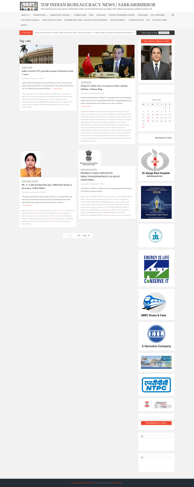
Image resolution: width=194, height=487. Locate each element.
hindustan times (55, 94)
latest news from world (108, 130)
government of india (93, 204)
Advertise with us (136, 20)
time (112, 135)
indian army (104, 127)
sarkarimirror (26, 78)
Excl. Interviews (157, 15)
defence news (91, 199)
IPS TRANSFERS (41, 102)
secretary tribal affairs (31, 221)
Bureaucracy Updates (59, 15)
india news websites (38, 96)
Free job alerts (43, 94)
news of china (115, 133)
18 (148, 118)
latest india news (55, 102)
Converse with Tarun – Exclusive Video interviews (85, 20)
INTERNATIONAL (39, 15)
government (115, 202)
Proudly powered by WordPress (83, 483)
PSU (148, 20)
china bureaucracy (96, 114)
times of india (63, 104)
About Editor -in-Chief (51, 20)
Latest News (143, 15)
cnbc (23, 94)
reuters (88, 135)
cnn (59, 210)
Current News (80, 15)
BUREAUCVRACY (97, 196)
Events (24, 25)
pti (109, 215)
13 (157, 115)
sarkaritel (96, 135)
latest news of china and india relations (95, 133)
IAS (58, 213)
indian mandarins (43, 216)
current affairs (121, 196)
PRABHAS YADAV (94, 212)
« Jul (142, 127)
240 (78, 235)
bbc (121, 111)
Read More (57, 88)
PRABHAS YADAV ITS (98, 215)
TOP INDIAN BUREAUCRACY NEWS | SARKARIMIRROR (98, 4)
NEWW (114, 210)
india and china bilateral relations (105, 125)
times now (54, 221)
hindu (123, 122)
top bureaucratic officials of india (115, 138)
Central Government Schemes (122, 15)
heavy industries (108, 204)
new (46, 218)
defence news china (116, 119)
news (51, 218)
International (86, 82)
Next (85, 235)
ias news (66, 94)
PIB (119, 210)
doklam (105, 122)
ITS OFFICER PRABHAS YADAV (116, 207)
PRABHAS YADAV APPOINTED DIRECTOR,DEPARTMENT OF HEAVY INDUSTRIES (100, 176)
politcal (125, 210)
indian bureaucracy (117, 127)
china (126, 111)
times (47, 221)
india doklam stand (91, 127)
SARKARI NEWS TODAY (48, 104)
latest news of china (124, 130)
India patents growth (54, 96)
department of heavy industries (108, 199)
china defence (110, 114)
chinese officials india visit (106, 117)
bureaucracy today (44, 210)
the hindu (105, 135)
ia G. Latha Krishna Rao (47, 213)
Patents (35, 104)
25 (148, 121)
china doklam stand (123, 114)
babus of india (113, 111)
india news (119, 204)
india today (60, 99)
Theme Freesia (117, 483)
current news (31, 94)
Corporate (101, 15)
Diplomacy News (160, 20)
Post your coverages (30, 20)
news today (27, 104)
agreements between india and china (93, 111)
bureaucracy (85, 196)
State (91, 15)
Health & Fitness (117, 20)
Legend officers (68, 102)
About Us (25, 15)
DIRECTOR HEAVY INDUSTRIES (97, 202)
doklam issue (114, 122)
